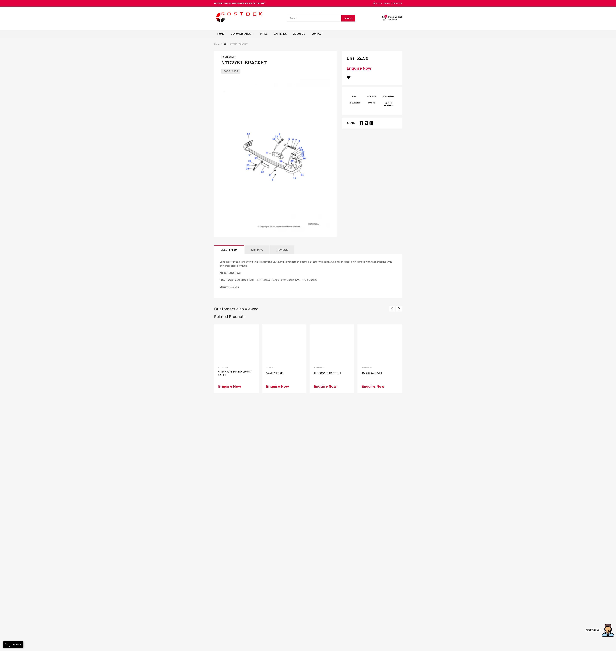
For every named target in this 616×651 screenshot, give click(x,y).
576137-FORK (274, 373)
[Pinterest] (371, 123)
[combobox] (314, 18)
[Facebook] (362, 123)
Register (397, 3)
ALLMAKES (223, 368)
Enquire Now (359, 68)
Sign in (387, 3)
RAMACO (270, 368)
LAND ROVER (228, 57)
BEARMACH (366, 368)
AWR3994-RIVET (371, 373)
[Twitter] (366, 123)
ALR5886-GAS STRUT (327, 373)
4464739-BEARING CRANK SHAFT (234, 373)
